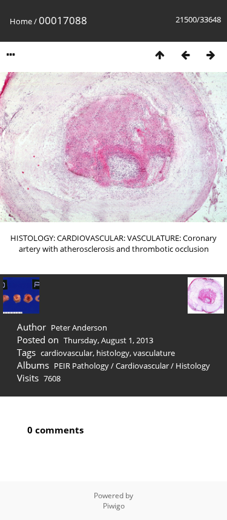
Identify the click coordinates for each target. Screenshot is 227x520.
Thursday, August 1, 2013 (108, 340)
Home (21, 21)
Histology (193, 365)
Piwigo (114, 506)
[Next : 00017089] (210, 55)
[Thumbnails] (160, 55)
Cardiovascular (142, 365)
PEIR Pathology (81, 365)
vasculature (154, 352)
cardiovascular (67, 352)
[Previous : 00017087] (185, 55)
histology (113, 352)
